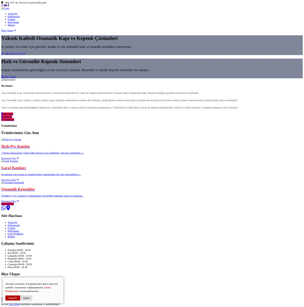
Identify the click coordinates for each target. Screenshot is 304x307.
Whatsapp (8, 119)
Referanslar (13, 22)
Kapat (26, 298)
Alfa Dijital (14, 304)
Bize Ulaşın (10, 76)
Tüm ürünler (7, 204)
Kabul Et (13, 298)
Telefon (8, 116)
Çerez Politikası (15, 233)
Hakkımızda (14, 16)
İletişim (11, 25)
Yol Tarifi (8, 114)
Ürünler (11, 19)
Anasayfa (12, 13)
